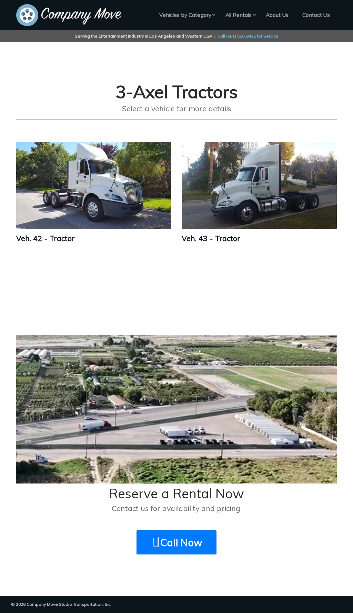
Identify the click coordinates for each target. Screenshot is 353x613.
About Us (277, 15)
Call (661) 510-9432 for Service (248, 36)
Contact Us (316, 15)
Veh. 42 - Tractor (45, 238)
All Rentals (238, 15)
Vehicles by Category (185, 15)
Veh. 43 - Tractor (211, 238)
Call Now (181, 542)
